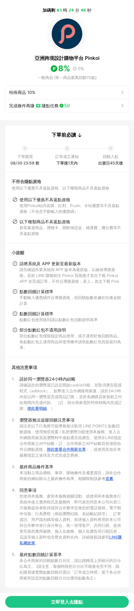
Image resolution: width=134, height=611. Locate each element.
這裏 (109, 478)
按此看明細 (37, 408)
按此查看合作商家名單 (66, 449)
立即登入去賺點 (67, 601)
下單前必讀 (64, 135)
